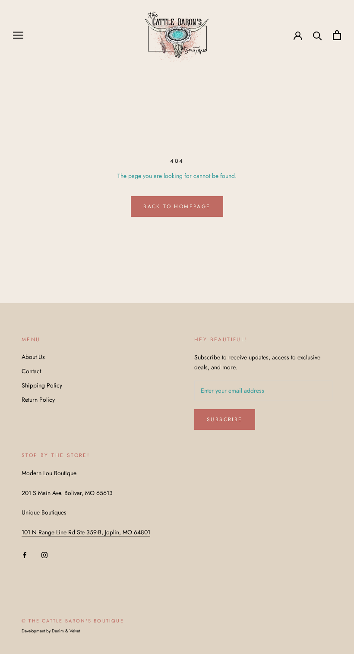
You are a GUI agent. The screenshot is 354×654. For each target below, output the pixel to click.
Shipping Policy (42, 385)
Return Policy (38, 399)
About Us (33, 356)
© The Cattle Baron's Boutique (73, 620)
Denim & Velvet (66, 631)
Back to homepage (176, 206)
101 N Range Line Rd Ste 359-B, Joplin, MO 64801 (86, 532)
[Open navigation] (18, 34)
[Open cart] (337, 35)
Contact (31, 371)
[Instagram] (44, 554)
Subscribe (225, 419)
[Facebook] (25, 554)
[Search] (317, 35)
